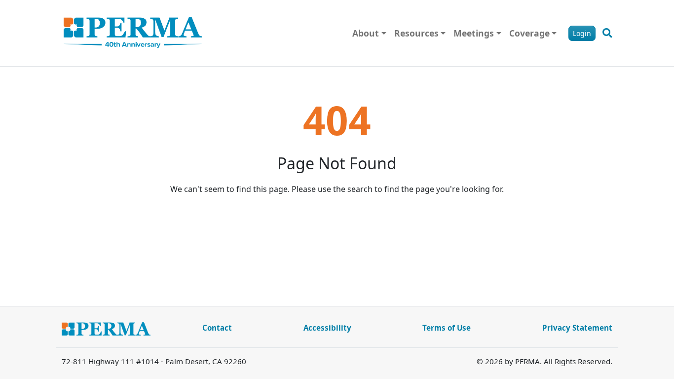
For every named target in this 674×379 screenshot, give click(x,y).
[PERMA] (133, 33)
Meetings (473, 33)
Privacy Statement (577, 328)
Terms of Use (446, 328)
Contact (217, 328)
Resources (416, 33)
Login (582, 33)
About (365, 33)
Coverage (529, 33)
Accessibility (327, 328)
